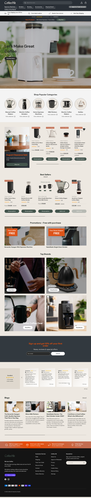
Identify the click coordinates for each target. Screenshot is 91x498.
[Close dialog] (71, 231)
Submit (31, 260)
